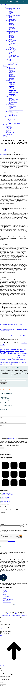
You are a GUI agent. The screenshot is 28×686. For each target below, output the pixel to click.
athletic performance (17, 349)
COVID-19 (4, 353)
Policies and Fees (7, 602)
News (4, 154)
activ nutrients (2, 349)
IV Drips (19, 357)
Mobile (4, 598)
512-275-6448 (3, 409)
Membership (6, 596)
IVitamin (24, 357)
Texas (9, 362)
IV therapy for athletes (15, 359)
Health (1, 154)
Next (2, 682)
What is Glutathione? (5, 502)
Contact (5, 591)
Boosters (17, 351)
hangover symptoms (13, 355)
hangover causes (6, 355)
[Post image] (5, 493)
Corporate (5, 592)
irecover (15, 357)
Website (22, 526)
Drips (15, 353)
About (4, 590)
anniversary (7, 349)
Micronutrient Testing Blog (6, 494)
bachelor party (8, 351)
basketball (12, 351)
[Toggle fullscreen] (3, 684)
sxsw (7, 362)
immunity (9, 357)
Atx (25, 349)
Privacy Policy (11, 438)
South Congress (10, 3)
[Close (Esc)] (0, 684)
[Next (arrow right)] (2, 685)
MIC (26, 359)
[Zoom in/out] (5, 684)
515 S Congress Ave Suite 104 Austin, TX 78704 (7, 406)
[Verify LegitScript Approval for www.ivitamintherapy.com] (3, 580)
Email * (25, 524)
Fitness (19, 353)
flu (22, 353)
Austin (2, 351)
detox (11, 353)
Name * (2, 524)
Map (1, 628)
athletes (10, 349)
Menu (4, 594)
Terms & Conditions (8, 599)
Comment (2, 512)
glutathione (25, 353)
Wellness (12, 364)
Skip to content (3, 4)
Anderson (16, 3)
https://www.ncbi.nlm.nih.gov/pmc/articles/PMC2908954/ (13, 335)
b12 (4, 351)
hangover (1, 355)
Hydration (25, 355)
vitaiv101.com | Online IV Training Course (14, 613)
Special (2, 362)
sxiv (5, 362)
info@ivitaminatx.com (5, 412)
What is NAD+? (4, 498)
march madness (22, 359)
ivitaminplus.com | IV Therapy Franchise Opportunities (14, 615)
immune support (3, 357)
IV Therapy (8, 359)
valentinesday (13, 362)
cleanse (22, 351)
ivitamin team (2, 359)
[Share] (2, 684)
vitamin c (18, 362)
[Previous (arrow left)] (0, 685)
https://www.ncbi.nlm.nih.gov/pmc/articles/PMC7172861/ (13, 324)
